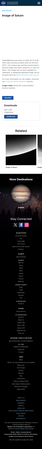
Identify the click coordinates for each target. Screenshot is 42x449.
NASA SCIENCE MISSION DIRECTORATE (21, 411)
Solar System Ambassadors (21, 384)
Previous (4, 196)
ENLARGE (8, 98)
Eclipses (21, 249)
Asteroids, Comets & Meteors (21, 338)
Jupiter (21, 207)
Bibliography (21, 400)
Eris (21, 298)
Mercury (21, 262)
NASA (3, 3)
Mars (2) (21, 320)
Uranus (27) (21, 328)
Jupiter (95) (21, 322)
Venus (21, 265)
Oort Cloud (21, 244)
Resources (21, 365)
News (21, 360)
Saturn (21, 276)
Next (37, 196)
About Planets (21, 257)
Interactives (21, 378)
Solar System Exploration (11, 3)
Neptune (21, 281)
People (21, 370)
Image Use (21, 408)
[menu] (39, 3)
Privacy (21, 405)
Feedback (21, 403)
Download (11, 116)
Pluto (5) (21, 333)
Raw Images (7, 10)
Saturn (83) (21, 325)
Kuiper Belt (21, 241)
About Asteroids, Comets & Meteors (21, 341)
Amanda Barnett (26, 432)
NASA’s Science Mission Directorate (21, 428)
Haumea (21, 295)
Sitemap (21, 416)
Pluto (21, 287)
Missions (21, 373)
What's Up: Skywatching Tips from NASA (21, 362)
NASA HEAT (21, 389)
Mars (21, 270)
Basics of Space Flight (21, 381)
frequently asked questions (16, 81)
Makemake (21, 292)
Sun (21, 238)
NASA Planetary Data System (27, 75)
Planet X (21, 303)
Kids (21, 376)
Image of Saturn (11, 167)
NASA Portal (21, 413)
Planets (21, 254)
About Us (21, 398)
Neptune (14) (21, 330)
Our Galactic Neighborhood (11, 7)
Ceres (21, 290)
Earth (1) (21, 317)
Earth (21, 268)
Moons (20, 308)
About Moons (21, 311)
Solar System (21, 233)
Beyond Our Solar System (21, 246)
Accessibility (21, 418)
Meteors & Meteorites (21, 347)
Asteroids (21, 349)
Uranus (21, 279)
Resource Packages (21, 386)
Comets (21, 352)
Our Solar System (21, 236)
